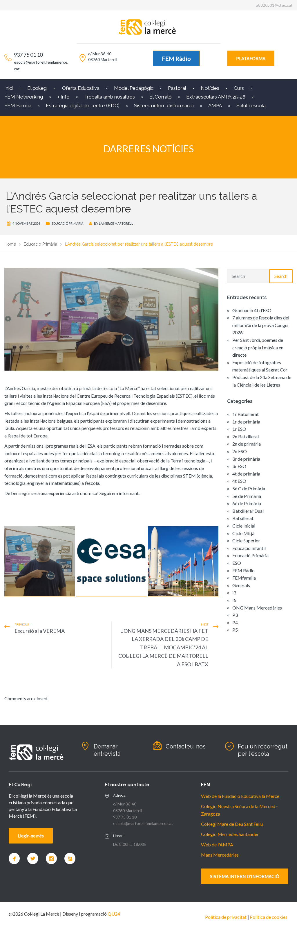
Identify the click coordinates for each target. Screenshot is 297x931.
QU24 (114, 913)
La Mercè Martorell (116, 223)
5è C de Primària (248, 488)
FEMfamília (244, 577)
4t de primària (246, 473)
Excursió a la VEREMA (40, 631)
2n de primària (246, 443)
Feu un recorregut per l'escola (262, 750)
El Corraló (160, 97)
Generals (241, 585)
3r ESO (239, 466)
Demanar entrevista (107, 750)
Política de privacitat (226, 917)
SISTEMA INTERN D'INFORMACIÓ (244, 876)
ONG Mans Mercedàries (257, 607)
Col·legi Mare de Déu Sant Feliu (232, 824)
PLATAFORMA (250, 58)
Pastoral (177, 88)
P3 (235, 615)
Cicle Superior (246, 540)
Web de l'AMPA (217, 844)
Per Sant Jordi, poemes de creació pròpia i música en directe (257, 347)
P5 (235, 629)
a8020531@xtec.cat (274, 5)
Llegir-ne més (31, 835)
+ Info (63, 97)
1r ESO (239, 429)
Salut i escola (251, 105)
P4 (235, 622)
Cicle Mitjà (243, 533)
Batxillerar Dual (248, 511)
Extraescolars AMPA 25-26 (215, 97)
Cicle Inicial (243, 525)
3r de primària (246, 459)
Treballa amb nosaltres (109, 97)
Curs (239, 88)
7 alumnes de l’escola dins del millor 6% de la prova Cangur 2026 (260, 325)
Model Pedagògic (133, 88)
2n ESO (239, 451)
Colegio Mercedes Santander (230, 834)
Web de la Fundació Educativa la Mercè (240, 796)
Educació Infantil (249, 548)
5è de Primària (246, 496)
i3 (234, 592)
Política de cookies (268, 917)
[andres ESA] (39, 561)
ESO (236, 563)
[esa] (111, 561)
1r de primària (246, 421)
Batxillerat (242, 518)
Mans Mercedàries (220, 854)
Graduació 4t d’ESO (251, 310)
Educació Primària (67, 223)
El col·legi (37, 88)
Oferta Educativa (80, 88)
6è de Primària (246, 503)
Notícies (210, 88)
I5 (234, 600)
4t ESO (239, 481)
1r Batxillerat (245, 414)
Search (280, 276)
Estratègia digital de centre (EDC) (82, 105)
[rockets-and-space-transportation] (183, 561)
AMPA (215, 105)
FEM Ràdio (176, 58)
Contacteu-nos (186, 746)
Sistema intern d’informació (164, 105)
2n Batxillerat (245, 436)
